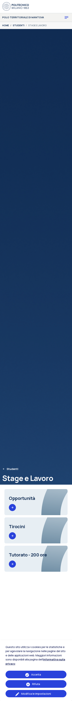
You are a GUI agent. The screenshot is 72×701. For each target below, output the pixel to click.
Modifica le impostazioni (36, 693)
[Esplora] (12, 507)
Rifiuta (36, 684)
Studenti (12, 469)
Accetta (36, 674)
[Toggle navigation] (66, 17)
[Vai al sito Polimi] (15, 6)
